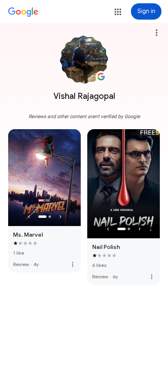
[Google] (23, 12)
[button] (118, 12)
